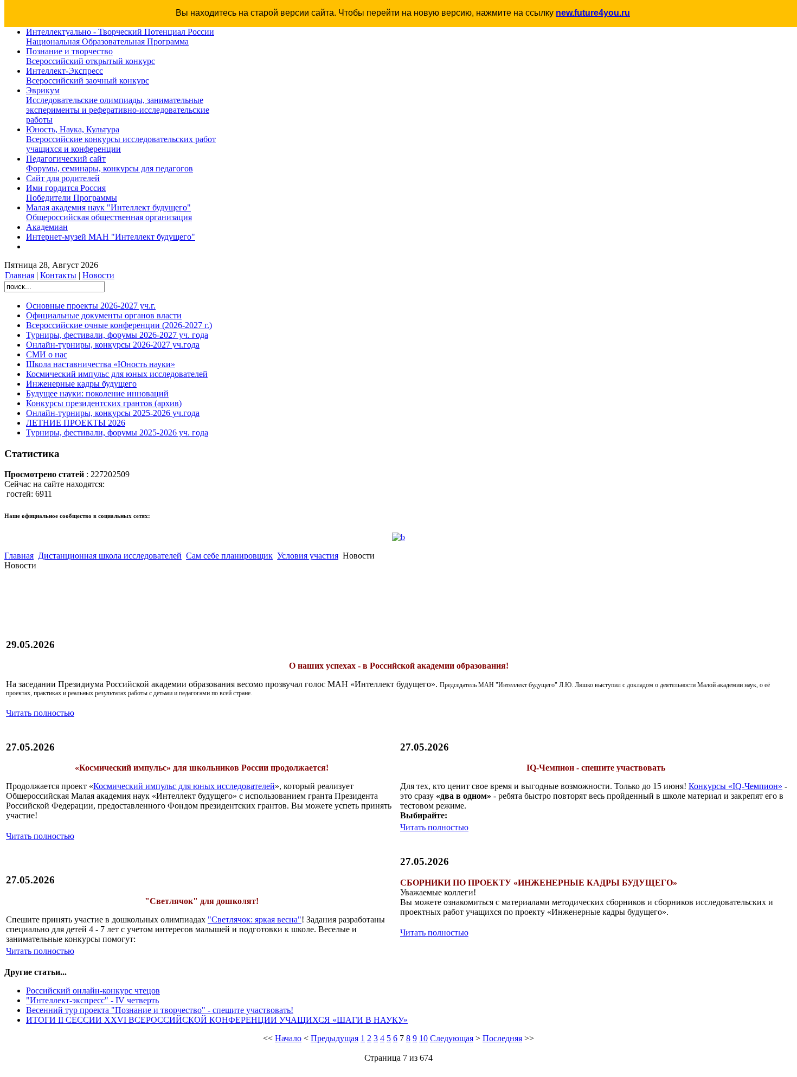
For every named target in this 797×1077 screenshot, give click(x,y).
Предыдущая (334, 1038)
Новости (98, 275)
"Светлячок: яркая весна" (254, 919)
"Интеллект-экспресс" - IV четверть (92, 1000)
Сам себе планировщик (229, 555)
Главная (19, 275)
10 (423, 1038)
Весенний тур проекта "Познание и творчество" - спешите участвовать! (159, 1010)
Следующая (451, 1038)
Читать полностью (40, 712)
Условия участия (307, 555)
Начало (288, 1038)
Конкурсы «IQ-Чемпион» (735, 786)
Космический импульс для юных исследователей (184, 786)
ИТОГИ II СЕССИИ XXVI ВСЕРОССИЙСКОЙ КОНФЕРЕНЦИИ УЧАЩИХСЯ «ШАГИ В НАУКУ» (217, 1019)
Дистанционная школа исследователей (110, 555)
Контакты (58, 275)
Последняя (502, 1038)
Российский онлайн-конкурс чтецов (93, 990)
